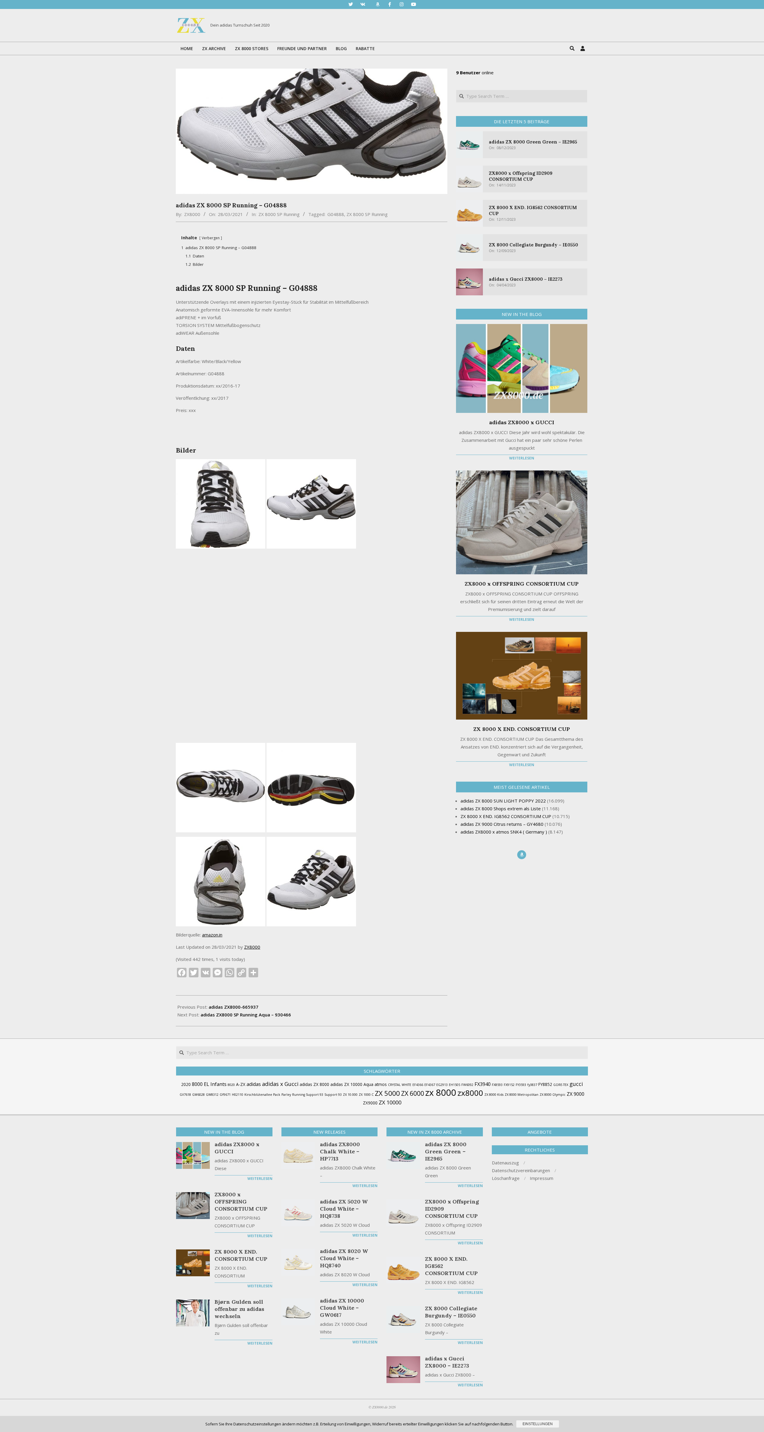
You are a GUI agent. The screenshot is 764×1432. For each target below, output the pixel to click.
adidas (254, 1084)
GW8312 (212, 1094)
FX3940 (483, 1084)
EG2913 (442, 1085)
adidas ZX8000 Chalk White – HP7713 (340, 1151)
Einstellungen (538, 1424)
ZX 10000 (390, 1102)
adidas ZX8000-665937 (233, 1007)
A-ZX (240, 1084)
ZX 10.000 (350, 1094)
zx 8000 (440, 1092)
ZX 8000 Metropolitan (521, 1094)
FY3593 (521, 1085)
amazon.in (212, 935)
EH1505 (454, 1085)
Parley (286, 1094)
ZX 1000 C (366, 1094)
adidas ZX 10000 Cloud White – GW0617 (342, 1307)
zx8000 (470, 1092)
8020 (231, 1085)
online (475, 72)
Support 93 (333, 1094)
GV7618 (185, 1094)
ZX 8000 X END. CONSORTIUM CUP (521, 729)
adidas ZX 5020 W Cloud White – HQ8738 (344, 1208)
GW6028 (198, 1094)
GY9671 (225, 1094)
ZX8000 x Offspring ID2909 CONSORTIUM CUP (520, 176)
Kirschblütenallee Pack (262, 1094)
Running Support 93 (307, 1094)
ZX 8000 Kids (493, 1094)
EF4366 (417, 1085)
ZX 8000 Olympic (553, 1094)
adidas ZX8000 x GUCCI (521, 422)
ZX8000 (252, 947)
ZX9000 (370, 1103)
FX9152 (509, 1085)
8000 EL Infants (209, 1084)
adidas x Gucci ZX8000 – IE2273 (526, 279)
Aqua (368, 1084)
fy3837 (532, 1085)
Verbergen (211, 237)
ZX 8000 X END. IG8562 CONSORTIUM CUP (451, 1266)
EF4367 (429, 1085)
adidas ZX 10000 (346, 1084)
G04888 (335, 214)
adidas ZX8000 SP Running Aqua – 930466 (246, 1015)
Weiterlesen (521, 458)
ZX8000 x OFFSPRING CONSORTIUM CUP (522, 583)
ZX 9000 (575, 1094)
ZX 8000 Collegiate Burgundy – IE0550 (533, 245)
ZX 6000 (412, 1093)
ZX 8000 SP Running (279, 214)
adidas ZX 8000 (314, 1084)
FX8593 (497, 1085)
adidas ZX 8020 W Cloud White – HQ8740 (344, 1258)
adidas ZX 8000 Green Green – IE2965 (533, 142)
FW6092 (467, 1085)
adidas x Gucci (280, 1083)
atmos (381, 1084)
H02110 (237, 1094)
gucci (576, 1083)
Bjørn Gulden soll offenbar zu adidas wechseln (239, 1309)
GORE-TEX (560, 1085)
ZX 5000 (387, 1093)
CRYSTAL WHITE (399, 1085)
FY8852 (545, 1084)
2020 (186, 1084)
